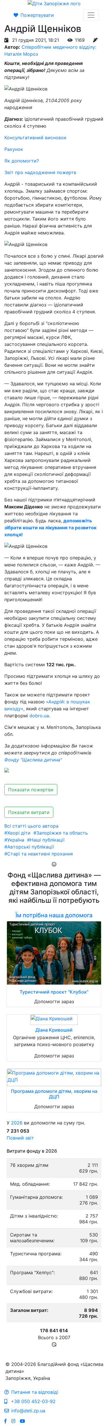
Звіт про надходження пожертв (40, 172)
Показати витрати (29, 812)
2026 (16, 1123)
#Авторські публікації (29, 847)
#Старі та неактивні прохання (38, 854)
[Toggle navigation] (91, 15)
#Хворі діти (17, 833)
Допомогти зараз (54, 1001)
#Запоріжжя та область (60, 833)
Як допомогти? (21, 161)
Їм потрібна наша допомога (54, 915)
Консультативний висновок (35, 137)
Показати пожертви (31, 789)
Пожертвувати (37, 15)
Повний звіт (20, 1138)
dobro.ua (39, 715)
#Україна (14, 840)
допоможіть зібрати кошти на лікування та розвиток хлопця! (50, 527)
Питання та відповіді (34, 1392)
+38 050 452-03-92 (33, 1401)
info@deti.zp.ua (28, 1410)
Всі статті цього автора (31, 826)
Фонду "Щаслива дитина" (33, 760)
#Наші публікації (46, 840)
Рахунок (13, 149)
